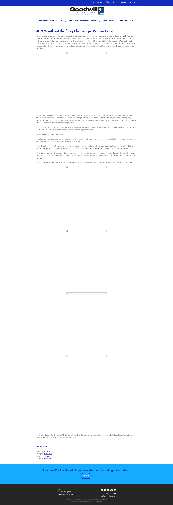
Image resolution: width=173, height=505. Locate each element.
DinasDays (48, 454)
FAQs (60, 489)
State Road (98, 148)
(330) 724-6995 (111, 493)
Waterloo (87, 148)
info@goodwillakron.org (128, 2)
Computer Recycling (65, 494)
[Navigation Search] (132, 21)
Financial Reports (64, 492)
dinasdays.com (41, 447)
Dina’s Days (48, 451)
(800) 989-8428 (111, 2)
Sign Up (86, 476)
